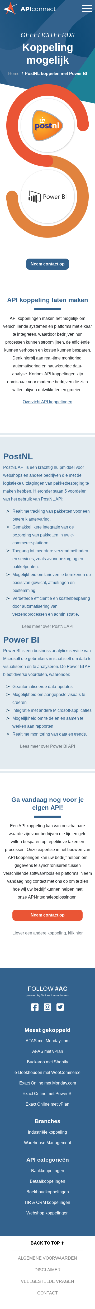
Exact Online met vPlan (47, 1104)
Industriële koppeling (47, 1132)
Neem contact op (48, 264)
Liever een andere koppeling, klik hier (47, 933)
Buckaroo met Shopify (47, 1062)
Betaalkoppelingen (47, 1181)
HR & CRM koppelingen (47, 1202)
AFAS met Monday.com (47, 1041)
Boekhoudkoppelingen (47, 1192)
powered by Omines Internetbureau (47, 995)
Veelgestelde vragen (47, 1281)
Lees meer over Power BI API (47, 746)
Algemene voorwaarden (47, 1258)
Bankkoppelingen (47, 1170)
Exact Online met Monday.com (47, 1083)
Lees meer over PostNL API (47, 626)
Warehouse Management (47, 1142)
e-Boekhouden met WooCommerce (47, 1072)
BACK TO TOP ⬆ (47, 1243)
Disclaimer (48, 1270)
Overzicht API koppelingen (47, 402)
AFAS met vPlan (47, 1051)
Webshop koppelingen (47, 1213)
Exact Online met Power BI (47, 1093)
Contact (47, 1293)
